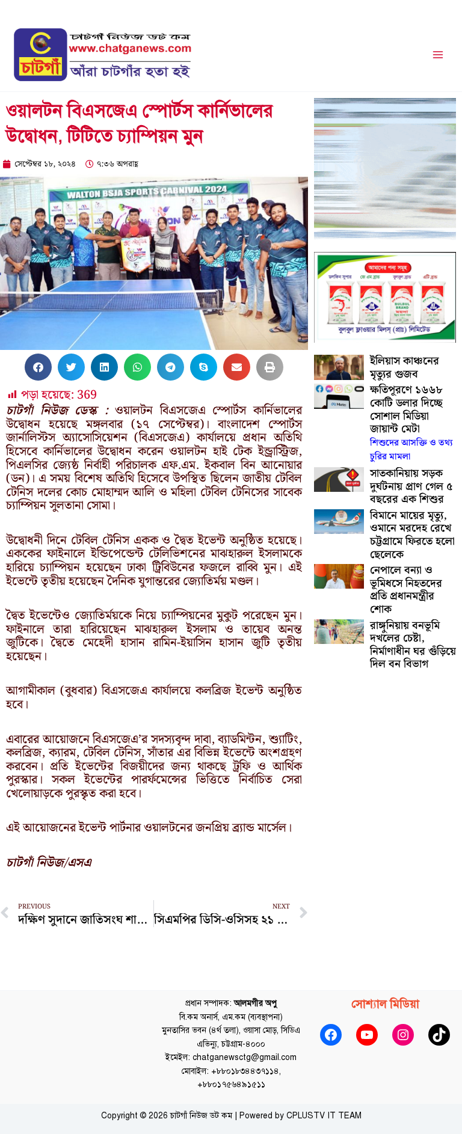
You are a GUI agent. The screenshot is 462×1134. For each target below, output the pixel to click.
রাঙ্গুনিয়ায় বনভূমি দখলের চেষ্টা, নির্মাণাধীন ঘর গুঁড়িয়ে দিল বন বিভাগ (413, 645)
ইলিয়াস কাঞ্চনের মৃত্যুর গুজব (404, 367)
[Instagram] (403, 1035)
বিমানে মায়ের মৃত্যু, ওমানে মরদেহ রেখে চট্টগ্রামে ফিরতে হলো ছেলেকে (412, 535)
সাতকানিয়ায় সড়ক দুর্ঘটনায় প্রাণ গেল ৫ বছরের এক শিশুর (411, 486)
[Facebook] (331, 1035)
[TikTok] (439, 1035)
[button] (38, 367)
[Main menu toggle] (438, 55)
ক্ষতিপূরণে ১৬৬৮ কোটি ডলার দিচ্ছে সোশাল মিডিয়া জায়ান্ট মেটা (411, 422)
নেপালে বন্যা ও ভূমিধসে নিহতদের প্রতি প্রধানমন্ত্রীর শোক (406, 590)
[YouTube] (367, 1035)
